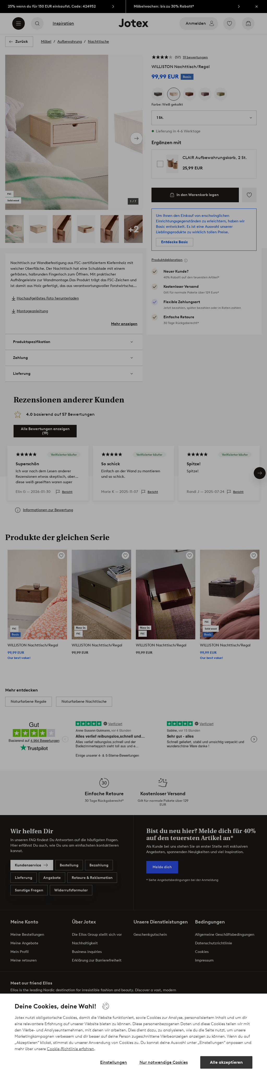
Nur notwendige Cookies (163, 1062)
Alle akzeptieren (226, 1062)
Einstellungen (113, 1062)
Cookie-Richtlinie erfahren (70, 1049)
